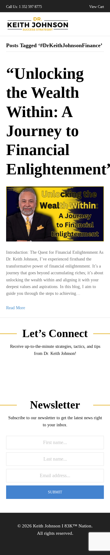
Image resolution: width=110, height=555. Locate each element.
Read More (15, 308)
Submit (55, 492)
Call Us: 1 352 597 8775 (24, 7)
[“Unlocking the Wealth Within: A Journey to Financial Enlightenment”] (55, 213)
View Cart (96, 7)
